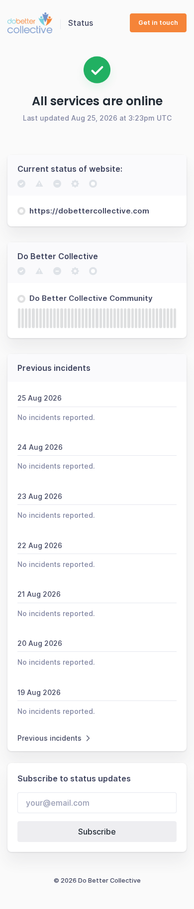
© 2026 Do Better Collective (97, 880)
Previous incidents (49, 738)
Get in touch (158, 22)
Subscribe (97, 832)
